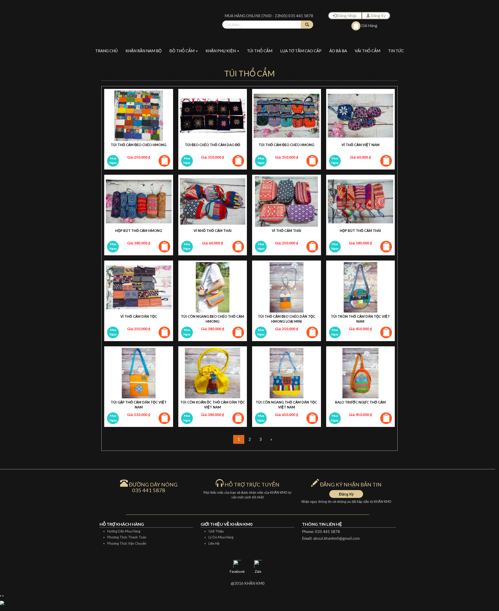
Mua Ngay (113, 160)
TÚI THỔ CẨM (259, 50)
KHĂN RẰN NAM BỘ (144, 50)
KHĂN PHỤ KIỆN (221, 50)
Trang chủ (106, 50)
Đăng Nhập (347, 15)
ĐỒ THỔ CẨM (182, 50)
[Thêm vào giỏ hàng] (164, 161)
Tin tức (396, 50)
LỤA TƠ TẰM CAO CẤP (300, 50)
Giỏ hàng (368, 25)
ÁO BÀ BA (338, 50)
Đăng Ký (378, 15)
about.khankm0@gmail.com (336, 538)
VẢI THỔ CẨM (367, 50)
